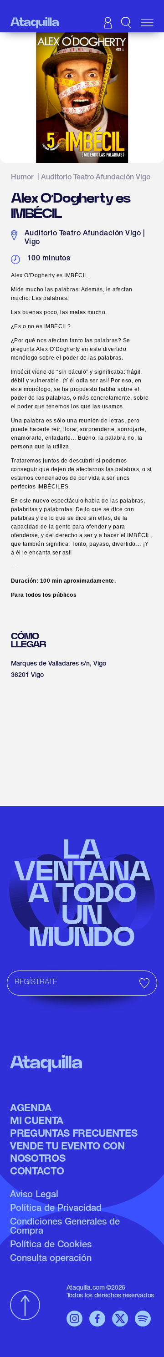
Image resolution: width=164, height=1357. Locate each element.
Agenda (30, 1109)
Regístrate (36, 982)
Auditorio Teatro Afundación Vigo (95, 178)
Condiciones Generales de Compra (65, 1227)
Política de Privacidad (56, 1209)
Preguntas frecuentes (73, 1134)
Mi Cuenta (36, 1122)
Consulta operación (51, 1259)
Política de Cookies (51, 1245)
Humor (22, 178)
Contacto (37, 1172)
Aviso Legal (34, 1195)
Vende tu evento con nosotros (67, 1153)
